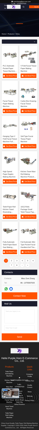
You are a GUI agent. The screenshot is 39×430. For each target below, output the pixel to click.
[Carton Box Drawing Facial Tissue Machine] (28, 90)
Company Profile (29, 375)
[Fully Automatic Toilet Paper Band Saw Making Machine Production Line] (10, 231)
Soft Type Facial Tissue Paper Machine (27, 138)
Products (11, 34)
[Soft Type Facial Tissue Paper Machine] (28, 125)
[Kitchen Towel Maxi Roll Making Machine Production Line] (28, 160)
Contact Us (7, 6)
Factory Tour (29, 381)
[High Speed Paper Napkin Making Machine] (10, 160)
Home (4, 34)
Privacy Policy (29, 400)
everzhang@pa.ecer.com (22, 1)
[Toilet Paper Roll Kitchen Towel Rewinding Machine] (10, 196)
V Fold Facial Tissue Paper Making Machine (28, 68)
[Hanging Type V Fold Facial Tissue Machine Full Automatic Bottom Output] (10, 125)
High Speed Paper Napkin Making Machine (9, 174)
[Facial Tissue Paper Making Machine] (10, 90)
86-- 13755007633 (19, 3)
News (30, 392)
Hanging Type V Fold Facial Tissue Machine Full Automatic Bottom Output (10, 141)
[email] (11, 288)
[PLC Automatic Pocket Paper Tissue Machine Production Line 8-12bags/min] (10, 55)
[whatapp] (6, 289)
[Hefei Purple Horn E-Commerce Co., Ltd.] (19, 350)
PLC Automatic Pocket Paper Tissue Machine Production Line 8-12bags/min (10, 71)
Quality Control (29, 386)
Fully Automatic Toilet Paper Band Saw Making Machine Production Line (10, 247)
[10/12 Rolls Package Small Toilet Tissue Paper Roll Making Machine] (28, 196)
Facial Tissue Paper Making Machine (8, 103)
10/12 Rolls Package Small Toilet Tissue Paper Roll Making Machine (28, 212)
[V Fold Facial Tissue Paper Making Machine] (28, 55)
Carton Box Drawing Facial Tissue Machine (28, 103)
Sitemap (29, 396)
